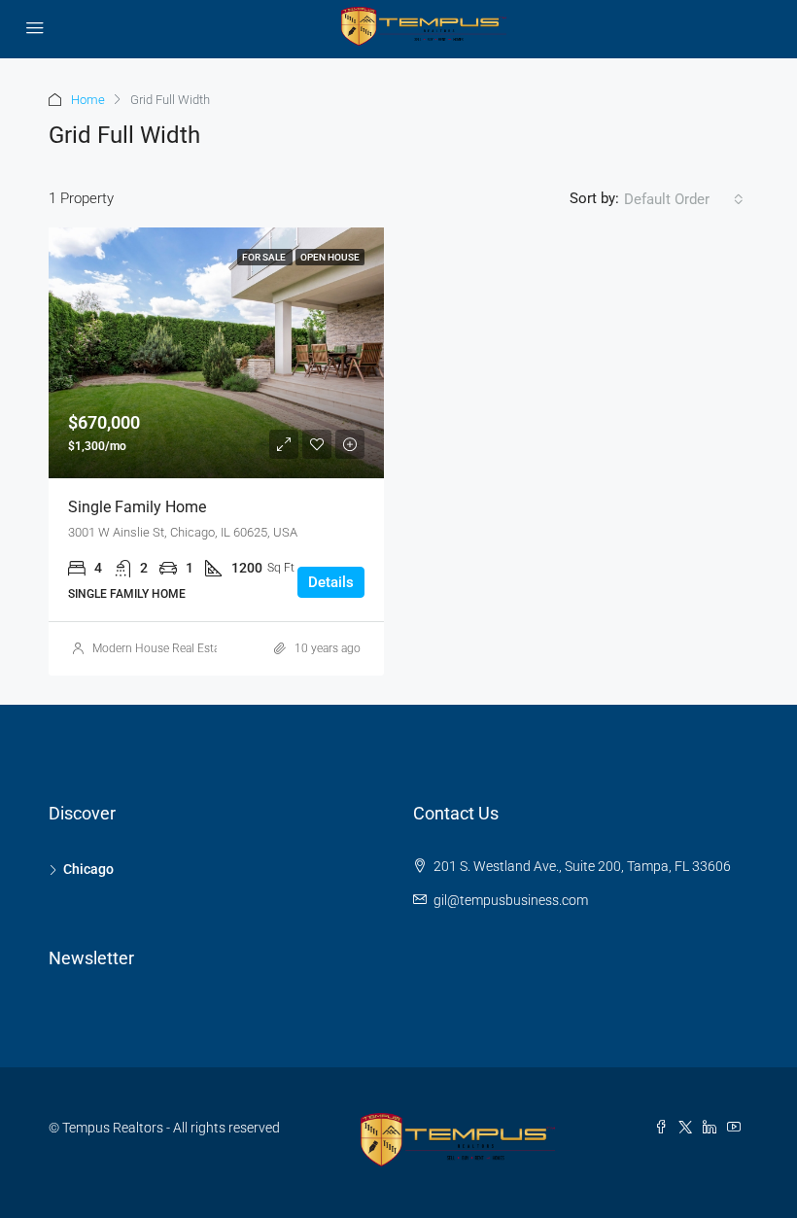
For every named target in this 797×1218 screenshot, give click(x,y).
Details (331, 582)
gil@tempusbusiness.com (510, 900)
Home (88, 99)
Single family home (137, 507)
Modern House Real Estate (160, 648)
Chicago (88, 869)
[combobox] (683, 199)
